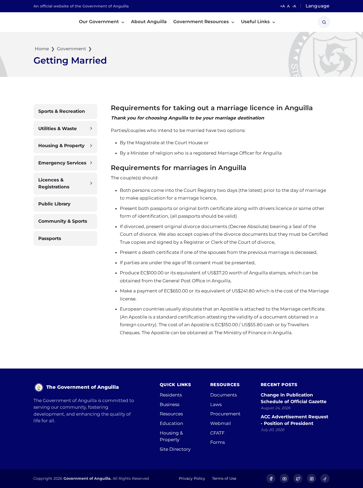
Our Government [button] (99, 21)
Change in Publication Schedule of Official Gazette (294, 398)
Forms (217, 442)
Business (169, 404)
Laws (216, 404)
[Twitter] (297, 478)
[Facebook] (270, 478)
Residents (171, 395)
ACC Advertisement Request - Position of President (294, 420)
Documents (223, 395)
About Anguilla (149, 21)
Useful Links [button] (256, 21)
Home (41, 48)
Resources (171, 413)
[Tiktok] (325, 478)
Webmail (220, 423)
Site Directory (175, 449)
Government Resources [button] (201, 21)
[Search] (324, 22)
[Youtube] (284, 478)
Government (71, 48)
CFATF (217, 433)
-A (294, 6)
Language (317, 6)
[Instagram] (311, 478)
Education (171, 423)
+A (282, 6)
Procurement (225, 413)
